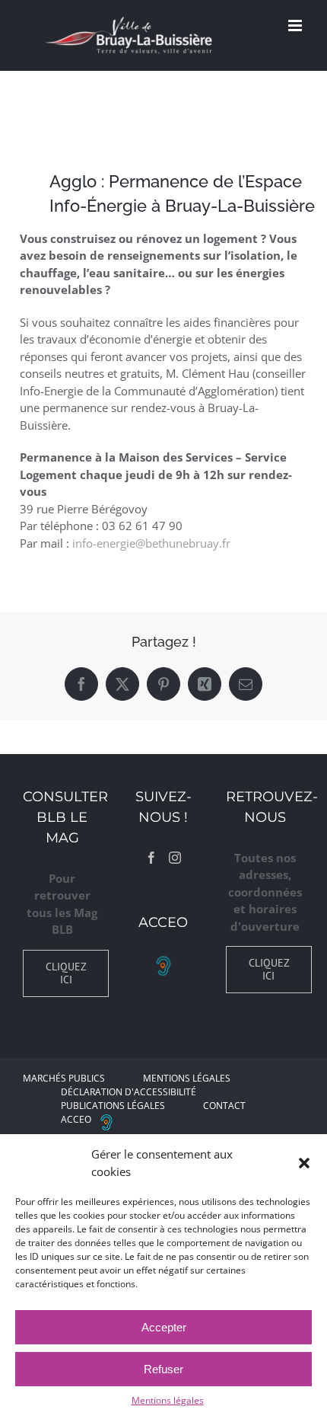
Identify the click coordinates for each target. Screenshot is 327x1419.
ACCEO (76, 1119)
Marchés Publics (64, 1078)
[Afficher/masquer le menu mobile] (296, 26)
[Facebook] (151, 858)
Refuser (163, 1369)
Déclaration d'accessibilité (128, 1091)
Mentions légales (168, 1400)
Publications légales (113, 1105)
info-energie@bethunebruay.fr (151, 543)
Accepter (163, 1327)
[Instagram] (175, 858)
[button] (304, 1163)
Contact (224, 1105)
